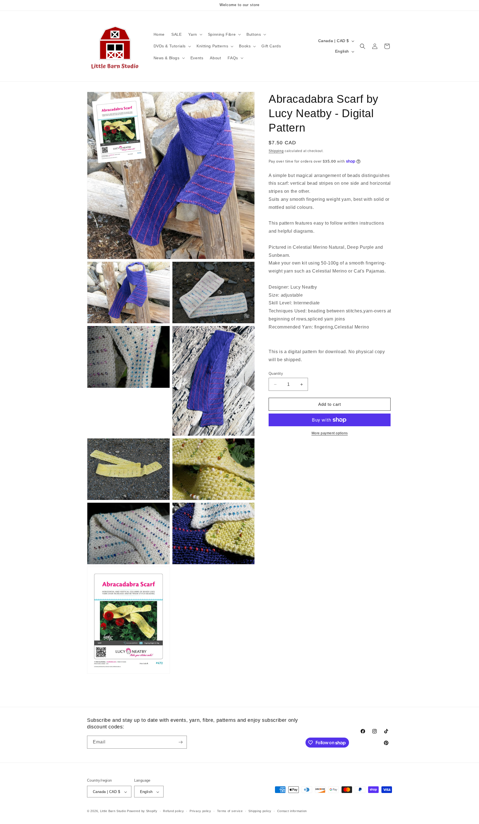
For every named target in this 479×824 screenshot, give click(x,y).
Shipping (276, 151)
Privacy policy (200, 811)
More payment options (330, 433)
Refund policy (173, 811)
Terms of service (230, 811)
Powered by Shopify (142, 811)
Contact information (292, 811)
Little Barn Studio (113, 811)
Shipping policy (259, 811)
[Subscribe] (180, 742)
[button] (194, 34)
